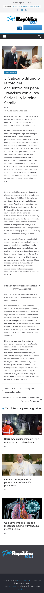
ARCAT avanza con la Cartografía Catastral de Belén (19, 390)
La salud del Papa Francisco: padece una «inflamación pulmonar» (19, 482)
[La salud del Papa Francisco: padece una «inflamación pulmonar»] (22, 456)
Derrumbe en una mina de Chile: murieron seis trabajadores (21, 440)
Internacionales (10, 73)
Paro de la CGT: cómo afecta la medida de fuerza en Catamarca (20, 399)
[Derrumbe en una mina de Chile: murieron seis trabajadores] (22, 415)
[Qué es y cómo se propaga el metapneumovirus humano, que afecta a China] (22, 499)
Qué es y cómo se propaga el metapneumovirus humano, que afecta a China (21, 525)
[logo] (17, 551)
